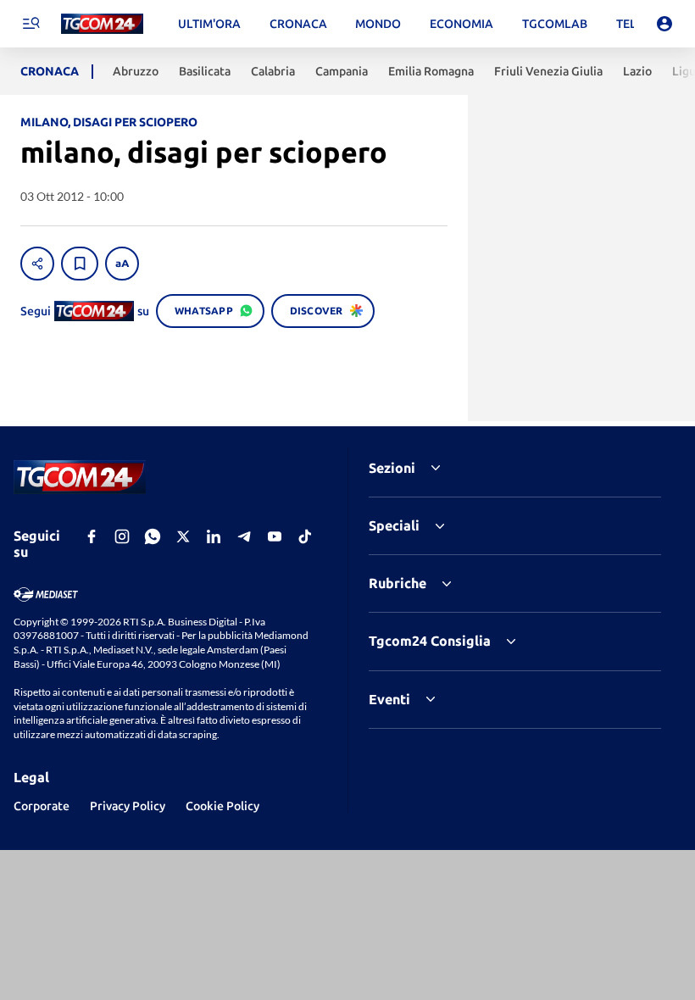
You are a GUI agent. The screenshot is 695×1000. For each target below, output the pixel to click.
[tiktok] (305, 536)
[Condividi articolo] (37, 264)
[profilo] (664, 24)
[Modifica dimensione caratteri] (122, 264)
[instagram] (122, 536)
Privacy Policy (127, 806)
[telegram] (244, 536)
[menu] (30, 24)
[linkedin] (213, 536)
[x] (183, 536)
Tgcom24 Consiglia (430, 640)
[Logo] (102, 24)
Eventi (389, 699)
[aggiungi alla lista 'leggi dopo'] (79, 264)
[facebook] (91, 536)
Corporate (42, 806)
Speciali (394, 525)
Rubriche (397, 583)
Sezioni (392, 467)
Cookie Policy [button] (222, 806)
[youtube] (274, 536)
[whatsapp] (152, 536)
